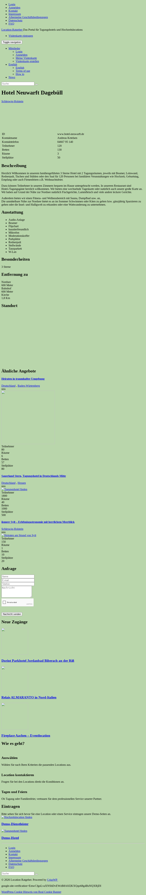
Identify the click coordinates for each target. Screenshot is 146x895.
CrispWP (52, 879)
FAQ (11, 23)
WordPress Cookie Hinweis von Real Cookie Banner (31, 891)
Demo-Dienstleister (14, 824)
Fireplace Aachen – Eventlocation (25, 735)
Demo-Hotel (10, 838)
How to (20, 74)
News (12, 77)
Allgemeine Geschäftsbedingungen (28, 17)
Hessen (22, 482)
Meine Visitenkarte (26, 58)
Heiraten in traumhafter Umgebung (23, 378)
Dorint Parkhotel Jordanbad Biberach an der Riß (37, 661)
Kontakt (13, 10)
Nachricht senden (12, 614)
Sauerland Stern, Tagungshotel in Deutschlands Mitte (33, 475)
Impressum (15, 14)
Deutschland (8, 385)
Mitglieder (14, 48)
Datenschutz (15, 20)
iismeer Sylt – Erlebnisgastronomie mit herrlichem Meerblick (38, 521)
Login (12, 4)
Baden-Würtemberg (29, 385)
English (13, 64)
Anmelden (14, 7)
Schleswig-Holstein (12, 101)
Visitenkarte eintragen (21, 35)
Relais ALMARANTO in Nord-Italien (28, 697)
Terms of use (23, 70)
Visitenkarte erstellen (27, 61)
